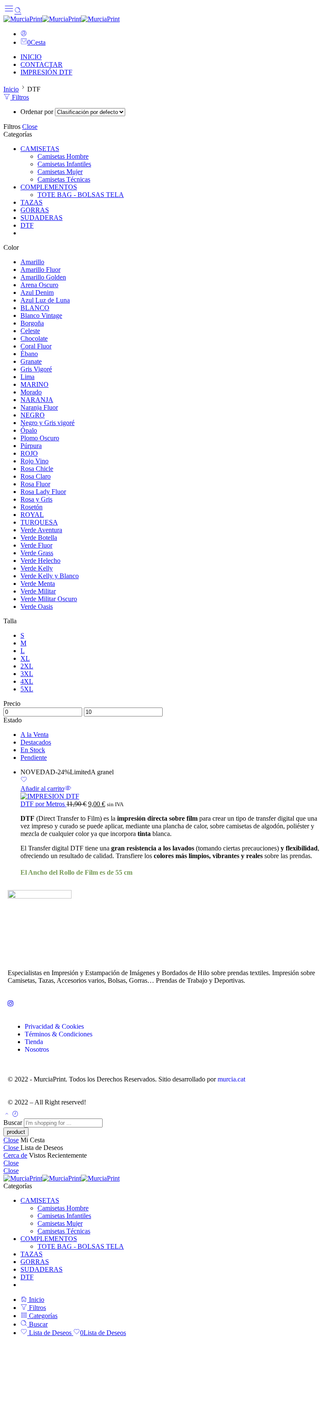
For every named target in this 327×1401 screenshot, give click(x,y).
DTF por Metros (43, 804)
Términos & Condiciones (58, 1034)
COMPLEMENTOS (48, 187)
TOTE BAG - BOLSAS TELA (80, 194)
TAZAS (31, 202)
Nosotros (37, 1049)
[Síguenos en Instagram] (11, 1003)
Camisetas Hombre (63, 156)
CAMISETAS (39, 148)
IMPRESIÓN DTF (46, 72)
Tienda (34, 1041)
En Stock (32, 749)
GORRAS (34, 210)
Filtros (19, 97)
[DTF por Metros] (172, 796)
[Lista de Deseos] (23, 780)
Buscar (13, 1122)
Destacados (35, 742)
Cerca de (15, 1155)
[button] (42, 788)
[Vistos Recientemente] (15, 1114)
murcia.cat (231, 1079)
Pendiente (33, 757)
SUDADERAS (41, 217)
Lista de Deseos (50, 1332)
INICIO (31, 56)
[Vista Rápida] (67, 788)
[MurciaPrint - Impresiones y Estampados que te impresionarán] (61, 19)
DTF (27, 225)
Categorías (42, 1315)
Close (29, 126)
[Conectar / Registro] (23, 33)
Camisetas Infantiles (64, 164)
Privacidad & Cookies (54, 1026)
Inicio (11, 89)
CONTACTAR (41, 64)
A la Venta (34, 734)
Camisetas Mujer (60, 171)
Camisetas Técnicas (63, 179)
